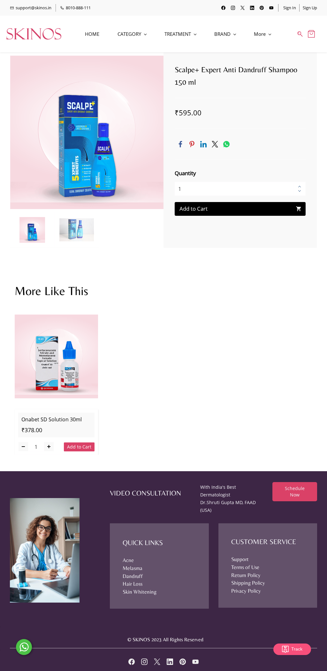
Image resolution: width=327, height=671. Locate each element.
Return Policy (246, 575)
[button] (294, 491)
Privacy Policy (246, 591)
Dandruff (133, 576)
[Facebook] (180, 144)
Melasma (132, 568)
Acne (128, 560)
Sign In (289, 8)
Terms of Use (245, 567)
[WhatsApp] (226, 144)
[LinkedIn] (203, 144)
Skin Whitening (139, 592)
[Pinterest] (192, 144)
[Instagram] (144, 662)
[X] (157, 662)
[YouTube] (195, 662)
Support (240, 559)
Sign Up (310, 8)
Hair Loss (132, 584)
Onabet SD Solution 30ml (51, 419)
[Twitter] (215, 144)
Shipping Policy (248, 583)
